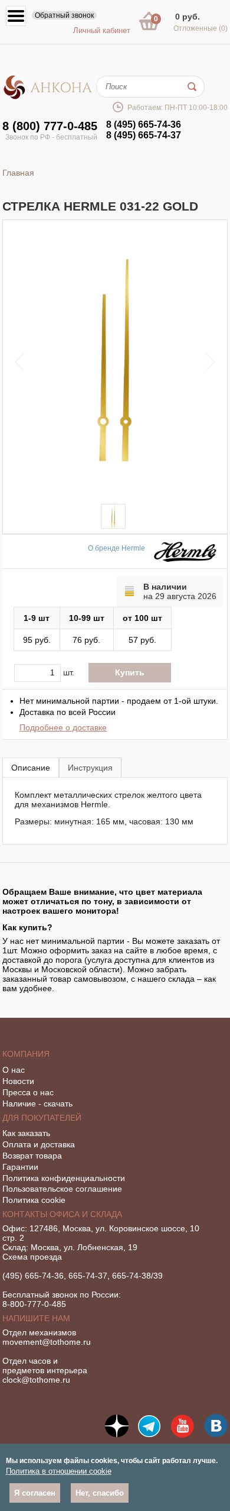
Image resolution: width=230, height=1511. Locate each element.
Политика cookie (33, 1200)
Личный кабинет (101, 30)
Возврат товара (32, 1155)
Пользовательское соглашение (62, 1188)
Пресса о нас (28, 1092)
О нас (13, 1070)
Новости (18, 1081)
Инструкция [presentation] (90, 767)
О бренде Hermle (116, 548)
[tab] (30, 767)
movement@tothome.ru (46, 1342)
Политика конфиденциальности (63, 1178)
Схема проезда (32, 1256)
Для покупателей (41, 1117)
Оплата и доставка (38, 1144)
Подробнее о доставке (63, 727)
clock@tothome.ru (36, 1379)
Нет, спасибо (99, 1493)
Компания (26, 1054)
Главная (18, 172)
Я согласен (34, 1493)
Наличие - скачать (37, 1103)
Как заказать (26, 1133)
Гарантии (20, 1167)
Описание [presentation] (30, 767)
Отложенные (200, 28)
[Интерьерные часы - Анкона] (48, 97)
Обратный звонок (64, 15)
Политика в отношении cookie (58, 1471)
